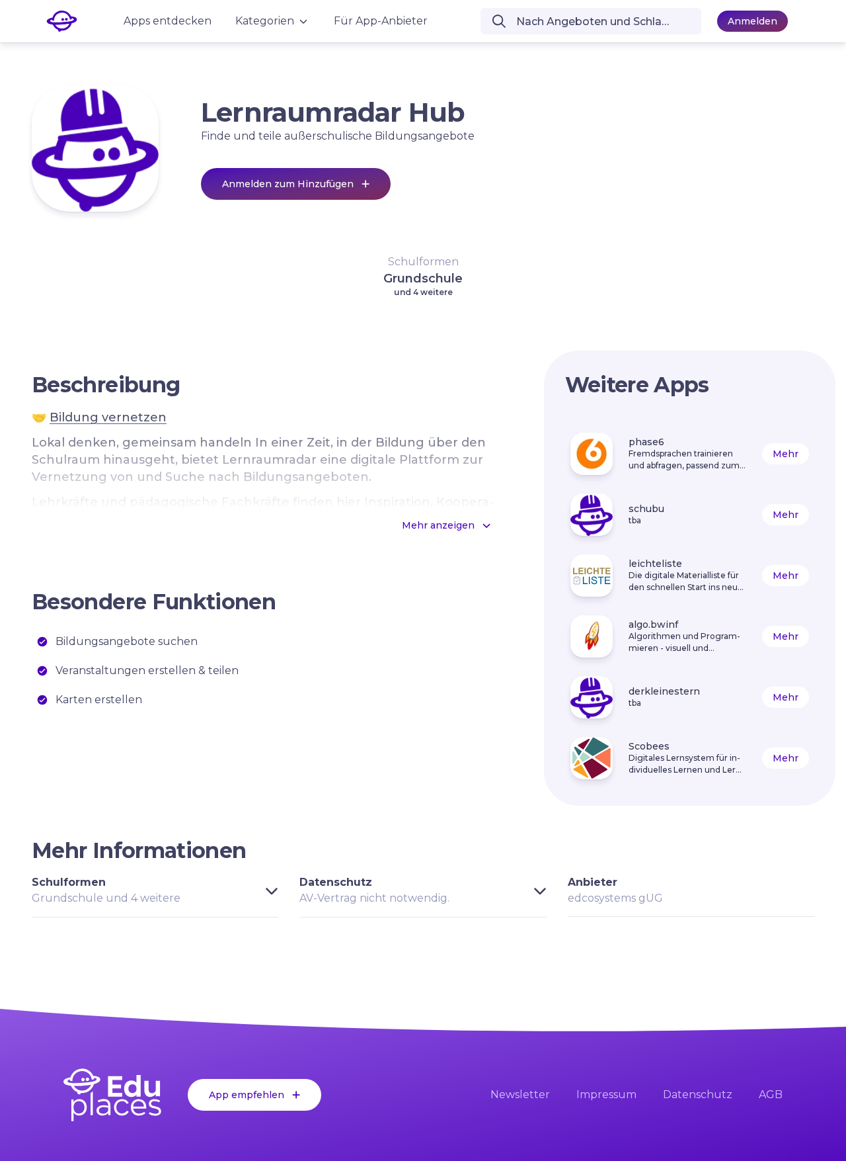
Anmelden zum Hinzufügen (288, 184)
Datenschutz (697, 1094)
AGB (771, 1094)
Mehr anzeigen (438, 525)
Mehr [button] (785, 454)
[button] (423, 276)
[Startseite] (112, 1094)
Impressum (606, 1094)
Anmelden (752, 21)
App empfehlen (246, 1095)
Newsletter (520, 1094)
